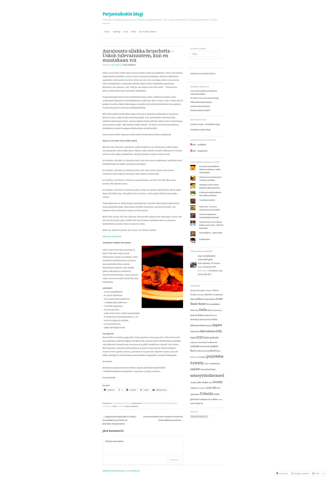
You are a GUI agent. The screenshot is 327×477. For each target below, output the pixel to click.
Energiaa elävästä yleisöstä (200, 106)
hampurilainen (210, 299)
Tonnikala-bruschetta (207, 200)
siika (199, 382)
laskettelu (195, 331)
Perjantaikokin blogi (123, 14)
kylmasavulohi (197, 325)
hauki (219, 299)
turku (209, 388)
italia (152, 403)
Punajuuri (202, 357)
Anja (200, 256)
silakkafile (173, 403)
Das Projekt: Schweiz (147, 32)
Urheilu (206, 394)
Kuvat (125, 32)
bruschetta (145, 403)
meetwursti (159, 403)
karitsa (214, 315)
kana (201, 315)
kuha (214, 319)
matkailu (195, 346)
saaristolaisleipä (208, 369)
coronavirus (217, 295)
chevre (208, 294)
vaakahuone (205, 399)
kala (113, 403)
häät (196, 310)
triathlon (193, 388)
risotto (206, 364)
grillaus (199, 299)
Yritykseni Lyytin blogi (200, 130)
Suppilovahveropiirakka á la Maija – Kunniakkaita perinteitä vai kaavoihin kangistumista (120, 420)
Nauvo (193, 350)
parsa (205, 351)
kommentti (173, 460)
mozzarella (205, 346)
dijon (192, 299)
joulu (210, 310)
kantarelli (208, 315)
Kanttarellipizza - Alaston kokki (210, 233)
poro (192, 357)
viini (192, 403)
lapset (217, 325)
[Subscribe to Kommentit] (191, 151)
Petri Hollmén (129, 65)
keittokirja (194, 319)
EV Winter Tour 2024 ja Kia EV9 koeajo (204, 98)
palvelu (200, 351)
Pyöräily (197, 363)
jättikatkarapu (217, 310)
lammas (208, 325)
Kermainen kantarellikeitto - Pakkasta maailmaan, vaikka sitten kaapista (209, 169)
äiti (201, 403)
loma (193, 337)
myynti (214, 346)
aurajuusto (208, 290)
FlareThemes (134, 471)
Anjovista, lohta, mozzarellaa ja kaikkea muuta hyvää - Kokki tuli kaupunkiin (211, 225)
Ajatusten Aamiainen (112, 236)
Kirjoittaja (116, 32)
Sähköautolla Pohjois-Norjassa (201, 102)
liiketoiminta (208, 331)
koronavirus (206, 319)
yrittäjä (197, 403)
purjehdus (215, 356)
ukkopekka (194, 394)
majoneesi (194, 342)
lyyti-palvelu (211, 337)
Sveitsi (218, 382)
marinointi (202, 342)
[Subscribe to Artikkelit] (191, 145)
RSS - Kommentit (200, 151)
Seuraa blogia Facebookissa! (202, 74)
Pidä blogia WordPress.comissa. (114, 471)
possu (196, 357)
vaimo (214, 399)
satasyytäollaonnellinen (211, 375)
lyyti (200, 337)
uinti (218, 388)
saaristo (195, 369)
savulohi (193, 382)
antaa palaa (200, 290)
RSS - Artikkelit (199, 145)
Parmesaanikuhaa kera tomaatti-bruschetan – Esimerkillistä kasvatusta (163, 418)
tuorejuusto (201, 388)
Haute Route (198, 303)
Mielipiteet (120, 403)
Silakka (166, 403)
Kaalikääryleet (204, 239)
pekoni (212, 350)
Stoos (211, 382)
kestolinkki (120, 406)
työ (214, 387)
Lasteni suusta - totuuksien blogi (205, 124)
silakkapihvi (107, 406)
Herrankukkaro (213, 304)
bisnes (216, 290)
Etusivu (107, 32)
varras (220, 399)
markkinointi (212, 342)
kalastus (194, 315)
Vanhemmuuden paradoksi (200, 110)
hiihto (192, 310)
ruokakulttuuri (214, 364)
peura (218, 351)
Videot (133, 32)
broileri (193, 295)
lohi (219, 331)
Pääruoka (127, 403)
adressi (193, 290)
